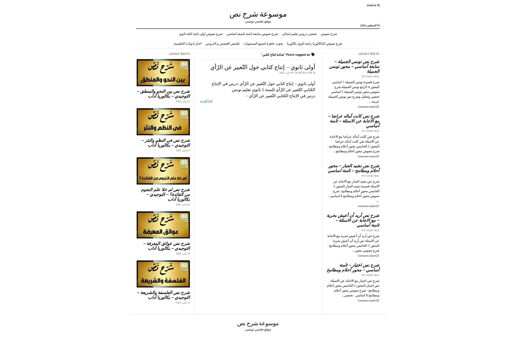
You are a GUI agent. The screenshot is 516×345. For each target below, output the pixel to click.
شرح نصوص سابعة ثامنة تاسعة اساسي (252, 34)
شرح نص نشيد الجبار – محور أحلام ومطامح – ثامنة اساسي (353, 168)
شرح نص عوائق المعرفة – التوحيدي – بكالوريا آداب (166, 246)
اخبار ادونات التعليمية (188, 43)
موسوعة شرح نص (258, 13)
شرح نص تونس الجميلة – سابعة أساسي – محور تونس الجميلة (354, 66)
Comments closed (367, 106)
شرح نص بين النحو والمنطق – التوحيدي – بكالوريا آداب (163, 93)
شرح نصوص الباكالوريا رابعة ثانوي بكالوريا (314, 43)
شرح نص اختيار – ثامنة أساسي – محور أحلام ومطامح (353, 267)
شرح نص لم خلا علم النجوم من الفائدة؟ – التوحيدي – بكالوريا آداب (165, 194)
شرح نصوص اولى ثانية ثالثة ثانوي (201, 34)
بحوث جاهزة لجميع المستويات (263, 43)
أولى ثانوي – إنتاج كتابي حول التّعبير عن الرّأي (262, 67)
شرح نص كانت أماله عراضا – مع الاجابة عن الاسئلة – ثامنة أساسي (353, 120)
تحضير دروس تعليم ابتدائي (299, 34)
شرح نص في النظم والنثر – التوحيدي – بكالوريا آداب (165, 142)
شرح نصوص (329, 34)
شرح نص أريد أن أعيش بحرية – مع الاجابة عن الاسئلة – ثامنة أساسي (353, 220)
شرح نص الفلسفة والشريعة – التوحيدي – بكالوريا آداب (163, 295)
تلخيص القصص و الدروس (222, 43)
